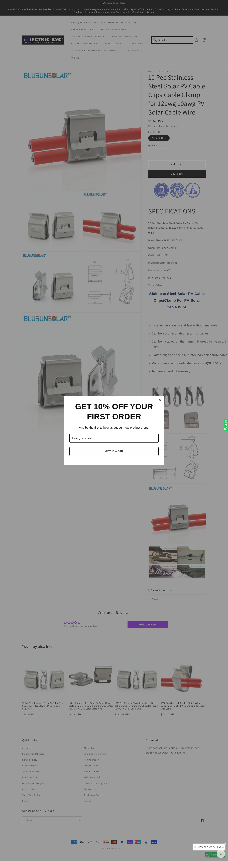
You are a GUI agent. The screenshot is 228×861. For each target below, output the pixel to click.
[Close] (160, 400)
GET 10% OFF (114, 451)
